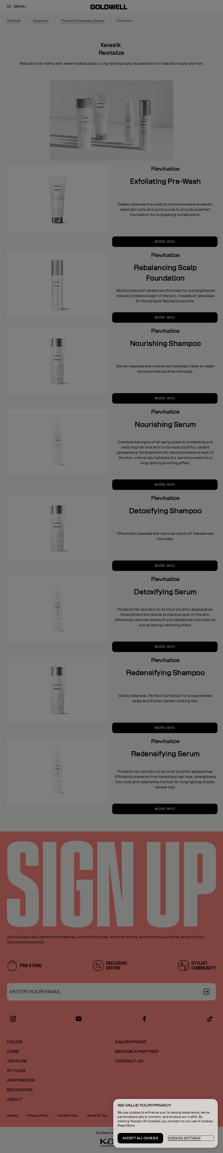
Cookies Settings (184, 1138)
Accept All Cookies (140, 1138)
